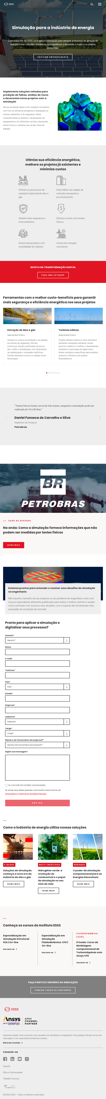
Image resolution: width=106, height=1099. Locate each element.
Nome (8, 647)
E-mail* (8, 658)
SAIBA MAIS (13, 545)
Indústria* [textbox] (11, 721)
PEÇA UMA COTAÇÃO (52, 275)
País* (7, 682)
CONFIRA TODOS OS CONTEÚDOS (53, 990)
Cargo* (8, 728)
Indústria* (10, 716)
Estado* (9, 693)
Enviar (37, 803)
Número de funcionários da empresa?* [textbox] (25, 745)
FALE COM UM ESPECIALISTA (53, 57)
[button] (46, 372)
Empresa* (10, 705)
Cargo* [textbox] (10, 733)
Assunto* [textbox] (11, 640)
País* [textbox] (9, 687)
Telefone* (10, 670)
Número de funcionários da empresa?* (24, 740)
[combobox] (37, 640)
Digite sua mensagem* (16, 751)
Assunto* (9, 635)
